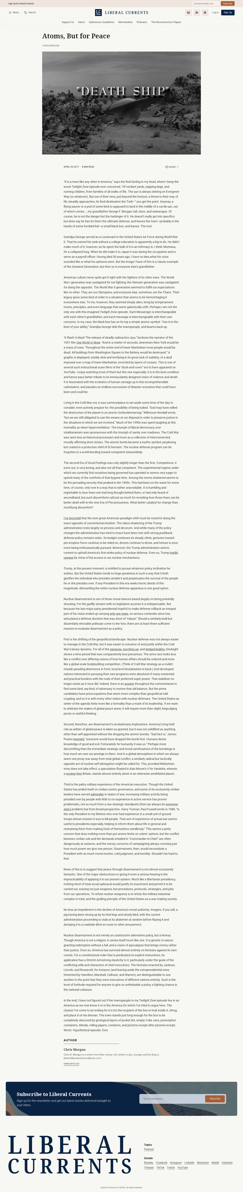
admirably (97, 794)
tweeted (78, 739)
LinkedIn (189, 1162)
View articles (71, 1063)
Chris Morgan (50, 45)
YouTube (183, 1167)
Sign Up (228, 12)
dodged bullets (155, 649)
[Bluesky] (188, 12)
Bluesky (148, 1162)
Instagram (176, 1162)
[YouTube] (196, 12)
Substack (227, 1162)
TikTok (160, 1167)
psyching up (131, 649)
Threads (149, 1167)
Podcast (149, 1149)
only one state (119, 613)
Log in (215, 12)
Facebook (161, 1162)
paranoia (116, 649)
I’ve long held (72, 518)
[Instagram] (205, 12)
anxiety (129, 683)
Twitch (171, 1167)
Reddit (215, 1162)
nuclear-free (74, 773)
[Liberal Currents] (69, 1155)
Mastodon (203, 1162)
